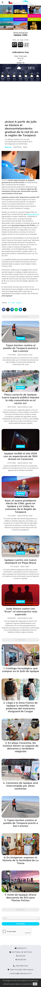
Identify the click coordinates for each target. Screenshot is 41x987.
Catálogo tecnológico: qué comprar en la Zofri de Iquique (20, 670)
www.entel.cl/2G (33, 214)
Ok (35, 984)
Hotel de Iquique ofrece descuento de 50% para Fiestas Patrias (21, 897)
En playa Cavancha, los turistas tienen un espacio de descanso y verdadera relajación (20, 747)
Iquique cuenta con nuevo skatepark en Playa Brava (20, 561)
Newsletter (20, 910)
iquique (19, 303)
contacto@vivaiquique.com (20, 973)
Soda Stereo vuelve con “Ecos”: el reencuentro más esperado (20, 611)
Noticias (8, 147)
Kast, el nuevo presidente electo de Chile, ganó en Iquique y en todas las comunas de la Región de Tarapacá (20, 506)
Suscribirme (20, 924)
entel (13, 303)
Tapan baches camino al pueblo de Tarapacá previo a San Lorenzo (20, 348)
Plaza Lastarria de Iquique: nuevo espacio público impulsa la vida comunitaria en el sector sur (20, 399)
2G (9, 303)
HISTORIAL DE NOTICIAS (21, 952)
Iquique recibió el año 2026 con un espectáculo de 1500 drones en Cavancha (20, 456)
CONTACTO (21, 948)
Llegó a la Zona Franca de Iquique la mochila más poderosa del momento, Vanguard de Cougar (22, 707)
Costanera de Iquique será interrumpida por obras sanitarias (22, 786)
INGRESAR (21, 960)
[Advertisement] (20, 100)
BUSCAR (21, 956)
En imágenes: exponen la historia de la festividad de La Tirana (20, 860)
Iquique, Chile (20, 33)
